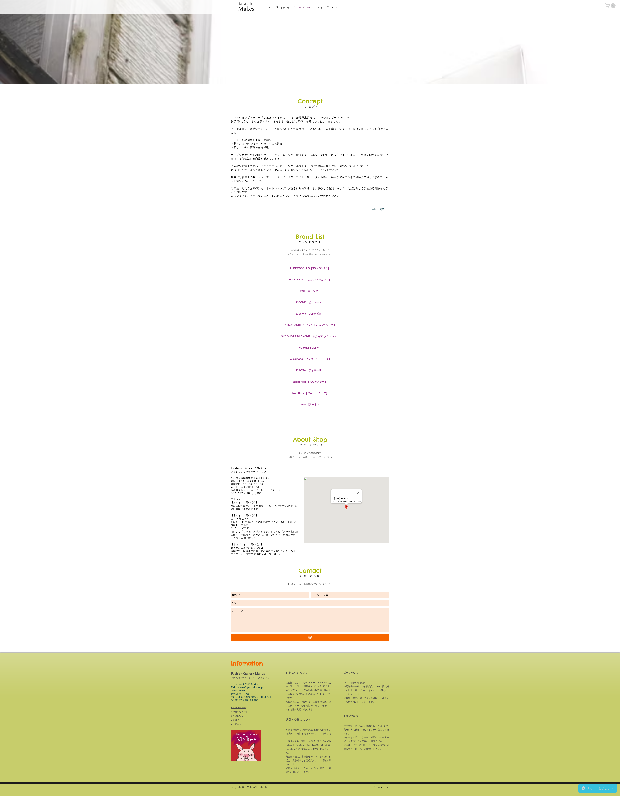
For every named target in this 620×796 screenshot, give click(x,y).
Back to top (383, 787)
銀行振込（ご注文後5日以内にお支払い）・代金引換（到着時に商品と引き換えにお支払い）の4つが (308, 690)
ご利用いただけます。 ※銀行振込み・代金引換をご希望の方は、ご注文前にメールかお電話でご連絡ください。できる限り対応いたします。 (308, 701)
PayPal (323, 682)
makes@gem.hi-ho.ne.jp (250, 687)
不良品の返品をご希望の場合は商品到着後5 (308, 729)
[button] (611, 5)
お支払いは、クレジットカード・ (303, 682)
